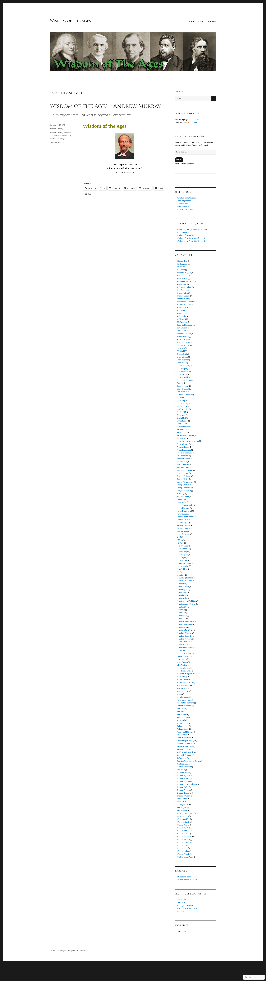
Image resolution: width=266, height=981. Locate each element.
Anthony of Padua (184, 304)
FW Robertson (182, 455)
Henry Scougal (183, 514)
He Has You (181, 899)
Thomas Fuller (183, 787)
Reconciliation (182, 723)
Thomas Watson (183, 796)
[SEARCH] (213, 98)
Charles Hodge (182, 362)
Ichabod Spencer (183, 525)
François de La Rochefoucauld (189, 441)
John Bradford (183, 586)
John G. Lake (182, 598)
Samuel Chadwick (184, 737)
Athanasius (181, 310)
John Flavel (181, 595)
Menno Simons (183, 691)
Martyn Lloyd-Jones (185, 682)
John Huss (181, 610)
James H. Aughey (183, 551)
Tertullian (181, 769)
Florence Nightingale (185, 435)
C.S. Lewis (181, 348)
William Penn (182, 848)
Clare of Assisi (182, 377)
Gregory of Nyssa (184, 490)
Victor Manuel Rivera (185, 813)
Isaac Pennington (183, 531)
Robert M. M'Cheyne (185, 732)
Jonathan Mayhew (184, 639)
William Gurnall (183, 839)
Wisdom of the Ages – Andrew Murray (105, 106)
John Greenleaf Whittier (186, 601)
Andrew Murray (56, 128)
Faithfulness (181, 432)
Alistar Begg (181, 284)
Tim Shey (180, 801)
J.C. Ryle (180, 543)
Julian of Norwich (184, 653)
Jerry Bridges (182, 569)
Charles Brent (182, 357)
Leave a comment (57, 142)
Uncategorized (182, 804)
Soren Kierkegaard (184, 755)
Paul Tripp (181, 708)
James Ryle (181, 557)
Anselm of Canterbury (186, 301)
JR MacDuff (181, 650)
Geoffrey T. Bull (183, 467)
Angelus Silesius (183, 298)
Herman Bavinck (183, 519)
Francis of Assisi (183, 447)
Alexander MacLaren (185, 281)
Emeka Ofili (181, 412)
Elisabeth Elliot (183, 409)
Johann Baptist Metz (185, 578)
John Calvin (181, 592)
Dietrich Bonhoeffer (185, 394)
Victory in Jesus (183, 816)
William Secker (183, 851)
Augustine (180, 313)
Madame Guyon (183, 668)
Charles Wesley (183, 371)
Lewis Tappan (182, 662)
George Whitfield (183, 487)
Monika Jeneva (183, 697)
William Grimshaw (184, 836)
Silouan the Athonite (185, 746)
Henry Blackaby (183, 508)
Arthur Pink (181, 307)
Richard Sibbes (182, 729)
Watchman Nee (183, 232)
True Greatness (183, 206)
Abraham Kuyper (184, 272)
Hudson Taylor (183, 522)
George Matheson (184, 476)
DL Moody (181, 400)
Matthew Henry (183, 685)
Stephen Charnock (184, 766)
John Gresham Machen (186, 604)
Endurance (181, 415)
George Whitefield (184, 485)
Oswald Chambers (184, 705)
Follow (179, 159)
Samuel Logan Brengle (186, 740)
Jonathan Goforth (184, 636)
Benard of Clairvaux (185, 325)
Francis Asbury (183, 444)
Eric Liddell (181, 418)
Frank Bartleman (184, 450)
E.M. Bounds (182, 406)
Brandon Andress (184, 333)
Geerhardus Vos (183, 464)
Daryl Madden (182, 386)
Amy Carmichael (183, 290)
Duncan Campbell (184, 403)
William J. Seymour (184, 842)
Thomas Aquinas (183, 775)
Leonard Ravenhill (184, 656)
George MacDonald (184, 470)
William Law (182, 845)
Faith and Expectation (62, 135)
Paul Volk (180, 711)
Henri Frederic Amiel (185, 505)
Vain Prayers (182, 807)
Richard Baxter (183, 726)
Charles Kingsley (183, 365)
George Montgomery (185, 482)
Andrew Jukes (182, 293)
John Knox (181, 612)
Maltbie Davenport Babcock (188, 673)
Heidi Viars (181, 499)
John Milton (182, 615)
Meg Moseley (182, 688)
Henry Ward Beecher (185, 516)
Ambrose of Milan (184, 287)
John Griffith (182, 607)
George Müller (182, 479)
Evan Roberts (182, 423)
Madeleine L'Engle (184, 671)
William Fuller (182, 833)
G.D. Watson (182, 461)
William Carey (182, 828)
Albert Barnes (182, 278)
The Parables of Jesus (185, 209)
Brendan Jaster (183, 336)
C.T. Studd (181, 351)
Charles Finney (183, 360)
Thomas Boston (183, 778)
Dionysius (180, 397)
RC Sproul (181, 720)
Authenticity (181, 316)
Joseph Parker (182, 644)
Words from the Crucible (187, 908)
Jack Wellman (182, 546)
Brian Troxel (182, 339)
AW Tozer (181, 319)
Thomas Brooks (183, 781)
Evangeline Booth (184, 426)
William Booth (183, 825)
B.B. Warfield (182, 322)
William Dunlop (183, 830)
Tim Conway (182, 798)
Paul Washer (182, 714)
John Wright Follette (185, 630)
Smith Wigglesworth (185, 752)
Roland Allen (182, 735)
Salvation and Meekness (186, 198)
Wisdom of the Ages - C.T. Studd (189, 235)
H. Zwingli (181, 493)
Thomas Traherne (184, 793)
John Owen (181, 618)
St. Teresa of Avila (184, 758)
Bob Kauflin (181, 330)
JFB (178, 572)
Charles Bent (182, 354)
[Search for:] (193, 98)
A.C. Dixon (181, 266)
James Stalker (182, 203)
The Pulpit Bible (183, 772)
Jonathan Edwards (184, 633)
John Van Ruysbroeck (185, 621)
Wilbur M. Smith (183, 822)
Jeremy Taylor (183, 566)
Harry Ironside (183, 496)
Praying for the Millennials (187, 879)
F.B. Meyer (181, 429)
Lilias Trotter (182, 665)
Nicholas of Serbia (184, 700)
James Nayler (182, 554)
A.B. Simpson (182, 264)
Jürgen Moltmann (184, 563)
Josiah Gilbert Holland (185, 647)
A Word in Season (184, 877)
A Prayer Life (182, 261)
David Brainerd (183, 389)
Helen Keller (182, 502)
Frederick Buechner (184, 453)
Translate (193, 122)
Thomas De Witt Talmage (187, 784)
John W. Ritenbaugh (185, 624)
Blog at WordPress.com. (77, 950)
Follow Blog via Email (189, 136)
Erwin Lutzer (182, 421)
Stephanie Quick (183, 764)
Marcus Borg (182, 676)
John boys (181, 583)
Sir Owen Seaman (184, 749)
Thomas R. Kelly (183, 790)
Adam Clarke (182, 275)
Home (191, 21)
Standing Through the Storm (188, 761)
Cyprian (180, 383)
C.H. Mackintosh (183, 345)
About (201, 21)
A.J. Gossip (181, 269)
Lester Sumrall (182, 659)
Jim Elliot (180, 575)
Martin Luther (182, 679)
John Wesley (182, 627)
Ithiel (179, 537)
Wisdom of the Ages (70, 20)
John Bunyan (182, 589)
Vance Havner (182, 810)
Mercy (179, 694)
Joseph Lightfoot (183, 641)
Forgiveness (181, 438)
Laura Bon (181, 902)
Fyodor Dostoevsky (184, 458)
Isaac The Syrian (183, 534)
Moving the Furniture (185, 905)
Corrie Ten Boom (184, 380)
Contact (212, 21)
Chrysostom (182, 374)
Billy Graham (182, 328)
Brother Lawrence (184, 342)
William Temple (183, 854)
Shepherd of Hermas (185, 743)
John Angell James (184, 580)
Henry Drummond (184, 511)
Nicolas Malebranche (185, 703)
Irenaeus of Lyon (183, 528)
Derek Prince (182, 391)
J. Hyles (180, 540)
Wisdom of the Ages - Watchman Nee (192, 229)
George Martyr (183, 473)
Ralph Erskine (182, 717)
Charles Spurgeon (184, 200)
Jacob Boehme (182, 548)
